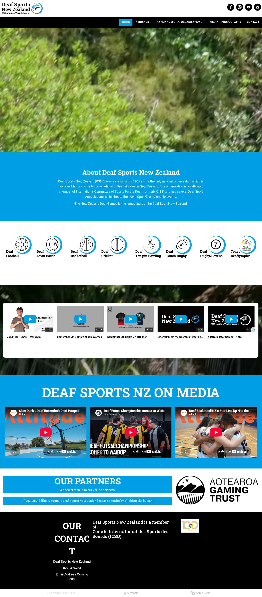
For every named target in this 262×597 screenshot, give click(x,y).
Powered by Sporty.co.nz (61, 592)
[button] (7, 330)
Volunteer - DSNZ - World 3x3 (24, 337)
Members (132, 592)
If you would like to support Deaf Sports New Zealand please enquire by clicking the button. (87, 500)
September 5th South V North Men (127, 337)
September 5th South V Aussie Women (79, 337)
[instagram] (239, 7)
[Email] (257, 7)
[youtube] (248, 7)
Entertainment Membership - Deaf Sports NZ (181, 337)
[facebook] (230, 7)
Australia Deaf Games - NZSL (225, 337)
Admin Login (202, 592)
